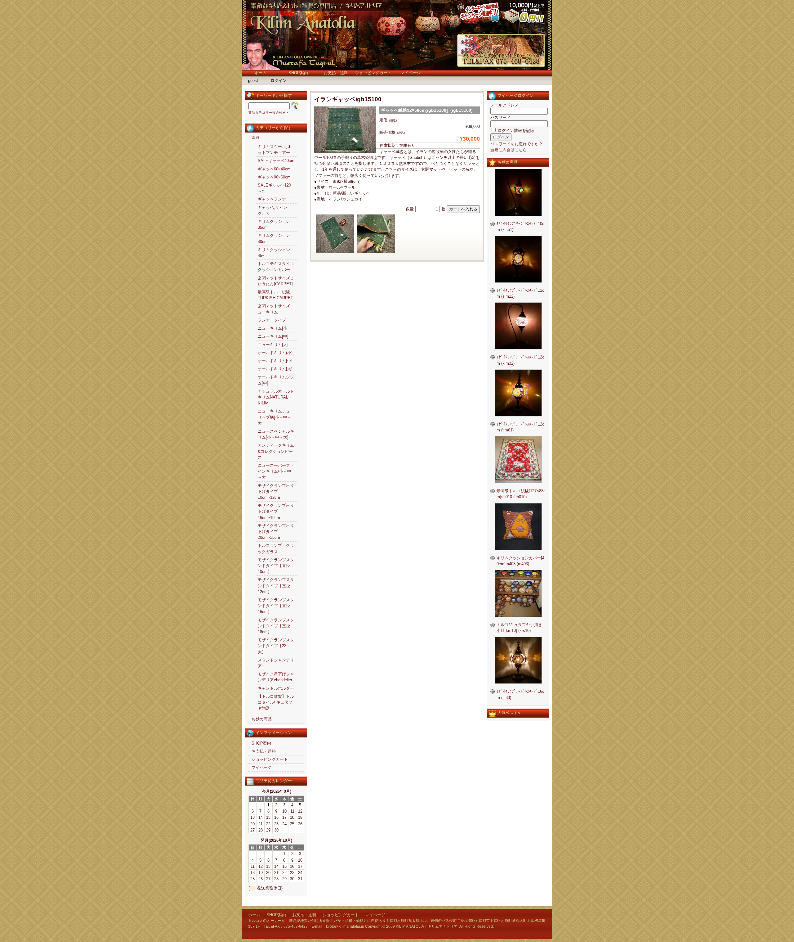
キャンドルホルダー (276, 688)
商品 (256, 138)
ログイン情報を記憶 (515, 130)
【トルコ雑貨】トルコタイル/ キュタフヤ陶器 (276, 702)
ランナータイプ (272, 320)
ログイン (278, 80)
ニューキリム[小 (272, 328)
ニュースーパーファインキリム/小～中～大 (276, 471)
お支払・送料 (336, 72)
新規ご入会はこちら (508, 149)
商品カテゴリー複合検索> (268, 112)
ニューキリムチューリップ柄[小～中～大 (276, 417)
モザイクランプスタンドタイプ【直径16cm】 (276, 605)
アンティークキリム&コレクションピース (276, 451)
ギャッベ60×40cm (274, 169)
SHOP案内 (298, 72)
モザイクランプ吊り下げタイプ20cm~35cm (276, 531)
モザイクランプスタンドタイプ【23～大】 (276, 646)
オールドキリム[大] (275, 369)
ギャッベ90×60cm (274, 177)
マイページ (411, 72)
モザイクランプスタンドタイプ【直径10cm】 (276, 565)
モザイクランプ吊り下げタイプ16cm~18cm (276, 511)
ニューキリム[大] (273, 344)
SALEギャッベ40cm (276, 160)
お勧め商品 (262, 719)
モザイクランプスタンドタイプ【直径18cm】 (276, 626)
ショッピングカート (373, 72)
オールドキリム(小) (275, 352)
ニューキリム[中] (273, 336)
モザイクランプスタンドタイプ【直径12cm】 (276, 585)
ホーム (261, 72)
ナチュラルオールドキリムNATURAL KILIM (276, 397)
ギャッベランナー (274, 199)
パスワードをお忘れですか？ (516, 144)
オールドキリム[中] (275, 360)
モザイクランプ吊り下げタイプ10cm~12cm (276, 491)
